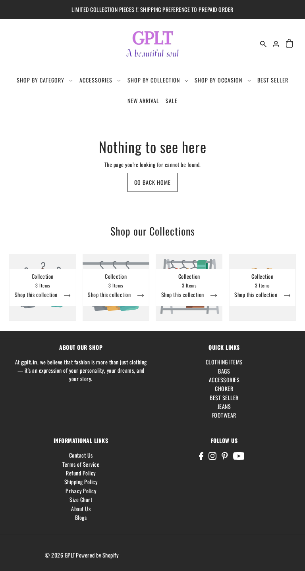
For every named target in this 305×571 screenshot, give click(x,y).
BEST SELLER (224, 397)
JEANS (224, 406)
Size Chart (80, 499)
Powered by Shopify (97, 555)
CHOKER (224, 388)
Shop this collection (37, 295)
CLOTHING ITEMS (224, 362)
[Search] (263, 43)
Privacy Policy (81, 491)
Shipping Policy (81, 481)
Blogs (81, 517)
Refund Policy (81, 473)
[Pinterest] (225, 455)
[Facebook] (201, 455)
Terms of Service (80, 464)
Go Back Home (152, 182)
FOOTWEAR (224, 415)
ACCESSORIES (224, 380)
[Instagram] (212, 455)
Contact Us (81, 455)
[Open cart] (289, 43)
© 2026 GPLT (60, 555)
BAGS (224, 371)
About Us (81, 508)
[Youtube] (239, 455)
